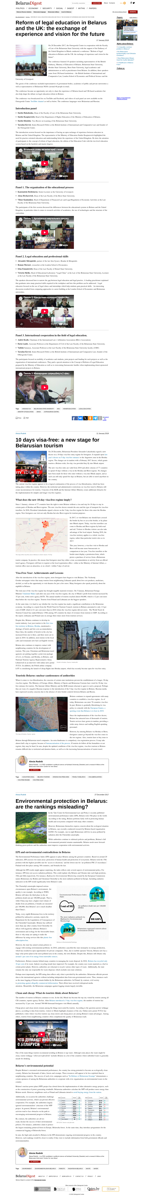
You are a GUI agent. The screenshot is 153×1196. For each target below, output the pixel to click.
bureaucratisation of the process (58, 743)
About (106, 3)
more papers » (133, 17)
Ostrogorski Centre (40, 1180)
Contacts (112, 3)
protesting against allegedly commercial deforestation (37, 983)
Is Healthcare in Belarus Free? (125, 63)
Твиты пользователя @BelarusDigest (123, 98)
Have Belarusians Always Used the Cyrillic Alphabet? (125, 59)
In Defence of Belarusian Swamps (82, 1076)
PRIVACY (90, 1176)
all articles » (35, 770)
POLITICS (20, 8)
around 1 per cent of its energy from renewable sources (36, 956)
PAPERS (92, 8)
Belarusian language (40, 12)
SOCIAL (59, 8)
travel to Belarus (66, 12)
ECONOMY (33, 8)
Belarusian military (53, 12)
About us (41, 1176)
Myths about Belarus (125, 44)
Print (19, 418)
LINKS (99, 1176)
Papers (120, 17)
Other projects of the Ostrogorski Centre (76, 1185)
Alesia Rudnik (21, 433)
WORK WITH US (66, 1176)
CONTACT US (79, 1176)
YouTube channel (37, 101)
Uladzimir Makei (29, 593)
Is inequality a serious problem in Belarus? (124, 48)
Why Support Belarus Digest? (120, 11)
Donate (133, 12)
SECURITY (47, 8)
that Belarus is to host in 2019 (92, 711)
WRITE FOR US (53, 1176)
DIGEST (70, 8)
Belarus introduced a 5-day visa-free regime (66, 1000)
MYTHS (81, 8)
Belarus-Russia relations (24, 12)
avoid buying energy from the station (87, 1092)
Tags (17, 409)
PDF (27, 418)
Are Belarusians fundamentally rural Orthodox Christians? (126, 53)
